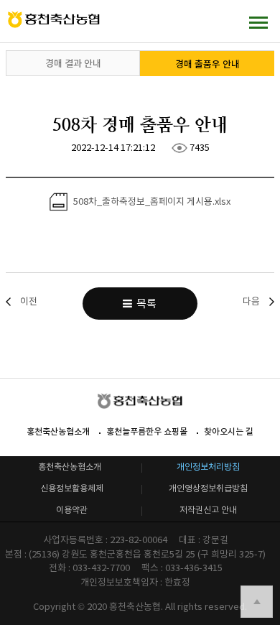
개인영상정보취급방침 (208, 488)
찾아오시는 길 (228, 431)
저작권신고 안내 (208, 509)
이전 (28, 301)
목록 (144, 303)
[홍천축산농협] (54, 20)
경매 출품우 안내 (207, 64)
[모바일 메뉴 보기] (258, 21)
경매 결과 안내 (73, 63)
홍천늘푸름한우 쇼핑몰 (146, 431)
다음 (251, 301)
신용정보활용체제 (71, 488)
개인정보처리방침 (208, 466)
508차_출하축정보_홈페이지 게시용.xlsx (150, 201)
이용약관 (72, 509)
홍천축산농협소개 (58, 431)
